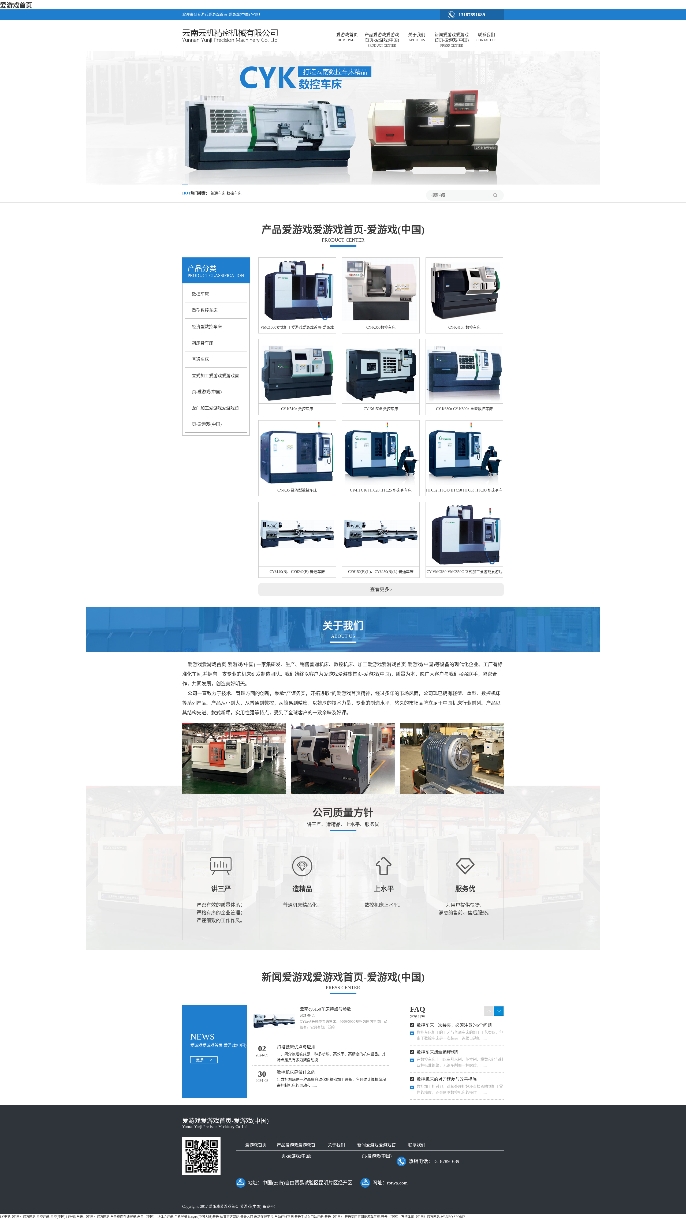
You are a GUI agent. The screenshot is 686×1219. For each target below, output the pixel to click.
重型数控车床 (205, 310)
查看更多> (381, 589)
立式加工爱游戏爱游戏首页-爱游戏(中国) (215, 383)
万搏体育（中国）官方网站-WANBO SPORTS (433, 1217)
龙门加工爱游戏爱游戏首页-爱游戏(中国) (215, 416)
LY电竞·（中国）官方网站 (18, 1217)
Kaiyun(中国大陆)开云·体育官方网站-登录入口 (220, 1217)
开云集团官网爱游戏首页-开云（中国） (372, 1217)
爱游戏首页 (16, 5)
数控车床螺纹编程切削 (438, 1052)
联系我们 (486, 37)
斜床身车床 (202, 343)
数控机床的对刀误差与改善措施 (447, 1079)
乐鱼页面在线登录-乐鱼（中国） (133, 1217)
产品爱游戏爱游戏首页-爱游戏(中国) (382, 39)
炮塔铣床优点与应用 (296, 1047)
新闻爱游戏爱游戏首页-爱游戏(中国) (451, 39)
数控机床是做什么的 (296, 1072)
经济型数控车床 (207, 326)
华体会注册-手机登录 (172, 1217)
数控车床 (200, 294)
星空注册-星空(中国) (50, 1217)
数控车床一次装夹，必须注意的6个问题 (454, 1025)
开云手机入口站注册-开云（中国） (319, 1217)
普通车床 (200, 359)
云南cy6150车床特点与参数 (325, 1009)
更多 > (204, 1060)
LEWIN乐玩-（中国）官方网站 (88, 1217)
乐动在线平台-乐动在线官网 (274, 1217)
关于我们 (416, 37)
